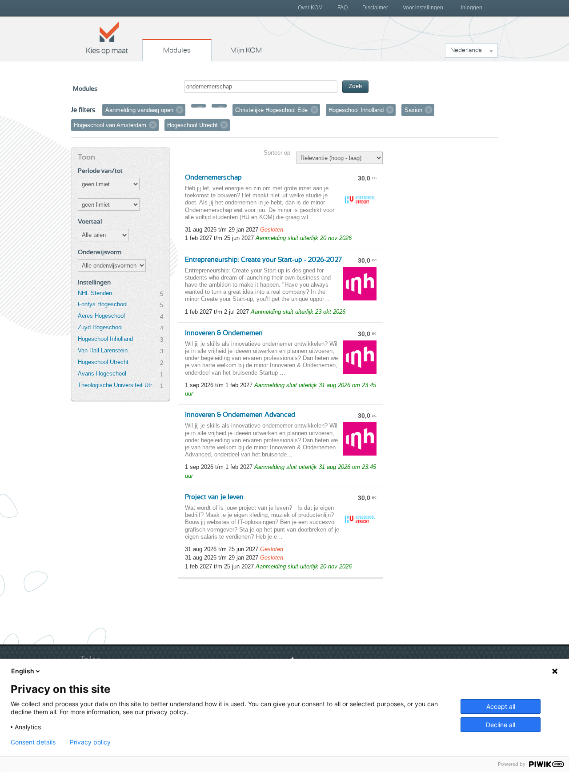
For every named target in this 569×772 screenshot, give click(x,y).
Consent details (33, 742)
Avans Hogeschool (102, 373)
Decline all (500, 724)
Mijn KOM (246, 50)
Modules (177, 50)
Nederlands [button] (466, 50)
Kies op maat (107, 37)
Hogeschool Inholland (105, 339)
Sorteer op (277, 152)
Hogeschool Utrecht (103, 362)
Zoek (355, 86)
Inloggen (471, 7)
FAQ (342, 7)
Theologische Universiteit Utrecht (119, 385)
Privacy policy (90, 742)
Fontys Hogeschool (103, 304)
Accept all (500, 706)
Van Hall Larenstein (103, 350)
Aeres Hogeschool (101, 315)
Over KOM (310, 7)
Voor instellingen (423, 7)
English (22, 671)
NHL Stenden (95, 293)
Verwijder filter (179, 110)
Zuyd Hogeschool (100, 327)
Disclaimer (375, 7)
